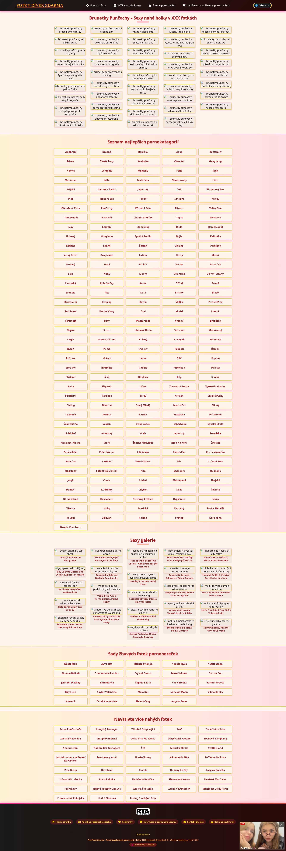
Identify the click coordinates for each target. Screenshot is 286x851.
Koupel (70, 517)
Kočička (70, 245)
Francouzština (106, 339)
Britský (179, 292)
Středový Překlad (143, 499)
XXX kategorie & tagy (129, 5)
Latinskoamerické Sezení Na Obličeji (71, 759)
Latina (143, 255)
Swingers (179, 470)
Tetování (179, 330)
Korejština (215, 517)
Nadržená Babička (143, 779)
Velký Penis (70, 255)
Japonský (143, 189)
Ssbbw (179, 264)
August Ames (179, 701)
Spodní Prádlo (143, 236)
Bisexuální (70, 302)
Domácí (70, 489)
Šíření (106, 330)
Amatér (215, 311)
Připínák (107, 386)
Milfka (179, 302)
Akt (107, 292)
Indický (143, 349)
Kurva (143, 283)
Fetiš (179, 170)
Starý (107, 442)
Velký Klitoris (143, 461)
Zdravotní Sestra (179, 386)
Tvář (179, 729)
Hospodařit (107, 499)
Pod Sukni (71, 311)
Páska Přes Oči (215, 508)
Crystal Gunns (143, 673)
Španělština (71, 424)
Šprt (106, 377)
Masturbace (143, 320)
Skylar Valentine (107, 692)
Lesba (143, 358)
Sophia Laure (143, 682)
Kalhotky (215, 236)
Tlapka (71, 330)
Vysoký (179, 320)
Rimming (106, 367)
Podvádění (179, 452)
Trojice (179, 217)
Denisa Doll (215, 673)
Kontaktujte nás (195, 821)
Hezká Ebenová (107, 798)
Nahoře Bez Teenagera (107, 748)
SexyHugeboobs (143, 834)
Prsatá (215, 283)
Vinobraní (71, 152)
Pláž (70, 198)
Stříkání (179, 198)
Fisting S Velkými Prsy (143, 798)
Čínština (215, 442)
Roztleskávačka (215, 452)
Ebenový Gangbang (215, 738)
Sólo (70, 273)
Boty (107, 320)
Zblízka (179, 245)
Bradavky (179, 414)
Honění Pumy (143, 757)
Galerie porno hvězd (164, 5)
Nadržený (70, 470)
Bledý (215, 292)
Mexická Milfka (179, 748)
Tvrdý (143, 395)
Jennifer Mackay (70, 682)
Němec (71, 170)
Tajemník (70, 414)
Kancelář (107, 217)
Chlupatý (106, 170)
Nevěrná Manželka (215, 779)
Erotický (71, 367)
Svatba (179, 517)
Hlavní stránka (98, 5)
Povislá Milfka (106, 779)
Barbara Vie (107, 682)
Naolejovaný (179, 180)
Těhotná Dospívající (143, 729)
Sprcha (215, 377)
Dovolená (106, 770)
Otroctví (179, 161)
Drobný (70, 264)
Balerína (71, 461)
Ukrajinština (70, 499)
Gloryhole (107, 236)
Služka (143, 414)
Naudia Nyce (179, 663)
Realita (107, 414)
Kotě (143, 292)
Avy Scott (106, 663)
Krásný (143, 339)
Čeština (215, 489)
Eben (215, 180)
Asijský (70, 189)
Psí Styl (215, 367)
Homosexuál (215, 227)
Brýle (179, 236)
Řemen (215, 349)
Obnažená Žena (70, 208)
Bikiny (215, 405)
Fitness (179, 208)
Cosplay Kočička (215, 770)
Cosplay (106, 302)
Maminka (215, 339)
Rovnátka (215, 433)
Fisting (71, 405)
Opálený (143, 170)
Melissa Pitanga (143, 663)
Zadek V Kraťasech (179, 788)
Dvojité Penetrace (70, 527)
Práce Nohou (107, 452)
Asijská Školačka (143, 788)
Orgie (70, 339)
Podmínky (127, 821)
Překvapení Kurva (179, 779)
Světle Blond (215, 748)
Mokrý (143, 273)
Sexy (70, 227)
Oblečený (215, 245)
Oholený (143, 377)
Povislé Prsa (215, 302)
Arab (143, 433)
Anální (143, 264)
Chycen (143, 489)
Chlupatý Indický (107, 738)
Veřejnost (70, 320)
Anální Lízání (71, 748)
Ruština (70, 358)
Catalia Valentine (107, 701)
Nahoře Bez (107, 198)
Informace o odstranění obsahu (160, 821)
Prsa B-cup (70, 770)
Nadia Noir (70, 663)
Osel (143, 311)
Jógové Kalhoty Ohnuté (107, 788)
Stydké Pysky (215, 395)
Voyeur (107, 424)
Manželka (70, 180)
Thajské (215, 480)
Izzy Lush (70, 692)
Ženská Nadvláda (143, 442)
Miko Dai (143, 692)
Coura (106, 480)
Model (179, 311)
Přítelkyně (215, 414)
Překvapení (179, 480)
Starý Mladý (143, 405)
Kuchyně (179, 339)
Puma (106, 349)
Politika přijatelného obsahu (96, 821)
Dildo (179, 227)
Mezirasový (215, 330)
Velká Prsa (215, 208)
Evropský (70, 283)
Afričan (179, 395)
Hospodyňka (179, 424)
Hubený (70, 236)
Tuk (179, 189)
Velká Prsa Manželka (143, 738)
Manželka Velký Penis (215, 788)
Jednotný (179, 433)
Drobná (106, 152)
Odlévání (106, 517)
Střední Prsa (215, 461)
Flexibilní (106, 461)
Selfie (107, 180)
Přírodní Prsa (143, 208)
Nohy (107, 273)
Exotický (179, 508)
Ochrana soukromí (224, 821)
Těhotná (107, 405)
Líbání (143, 480)
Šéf (143, 748)
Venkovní (215, 217)
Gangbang (215, 161)
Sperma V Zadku (106, 189)
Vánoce (70, 508)
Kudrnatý (106, 489)
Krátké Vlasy (106, 311)
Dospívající (106, 255)
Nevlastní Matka (71, 442)
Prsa (143, 470)
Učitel (143, 386)
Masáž (215, 255)
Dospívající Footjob (179, 738)
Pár (179, 461)
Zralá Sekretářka (215, 729)
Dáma (70, 161)
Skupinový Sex (215, 189)
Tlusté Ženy (107, 161)
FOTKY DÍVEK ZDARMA (40, 5)
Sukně (107, 245)
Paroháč (107, 395)
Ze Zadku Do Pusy (215, 757)
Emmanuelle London (106, 673)
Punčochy (107, 208)
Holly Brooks (179, 682)
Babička (143, 152)
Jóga (215, 170)
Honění (143, 198)
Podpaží (179, 349)
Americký (106, 433)
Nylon (70, 349)
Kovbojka (143, 161)
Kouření (107, 227)
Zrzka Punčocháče (70, 729)
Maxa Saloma (179, 673)
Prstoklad (179, 367)
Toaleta (143, 770)
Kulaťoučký (107, 283)
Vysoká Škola (215, 424)
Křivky (215, 198)
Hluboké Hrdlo (143, 330)
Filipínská (143, 452)
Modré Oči (179, 405)
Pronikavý (71, 788)
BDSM (179, 283)
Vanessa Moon (179, 692)
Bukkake (215, 470)
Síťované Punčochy (70, 779)
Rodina (143, 367)
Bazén (143, 302)
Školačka (215, 264)
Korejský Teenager (107, 729)
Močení (106, 358)
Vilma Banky (215, 692)
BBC (179, 358)
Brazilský (215, 320)
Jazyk (70, 480)
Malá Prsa (143, 180)
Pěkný (215, 499)
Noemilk (71, 701)
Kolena (143, 517)
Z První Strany (215, 273)
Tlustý (179, 255)
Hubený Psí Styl (179, 770)
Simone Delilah (71, 673)
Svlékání (71, 433)
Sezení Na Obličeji (106, 470)
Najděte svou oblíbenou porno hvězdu (208, 5)
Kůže (179, 489)
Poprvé (215, 358)
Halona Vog (143, 701)
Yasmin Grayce (215, 682)
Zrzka (179, 152)
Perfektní (70, 395)
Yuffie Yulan (215, 663)
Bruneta (71, 292)
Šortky (143, 245)
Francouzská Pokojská (70, 798)
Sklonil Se (179, 273)
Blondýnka (143, 227)
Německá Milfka (179, 757)
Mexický (143, 508)
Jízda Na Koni (179, 442)
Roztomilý (215, 152)
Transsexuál (70, 217)
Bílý (179, 377)
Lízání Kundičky (143, 217)
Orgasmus (179, 499)
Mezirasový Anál (107, 757)
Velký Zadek (143, 424)
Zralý (107, 264)
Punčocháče (70, 452)
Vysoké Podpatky (215, 386)
